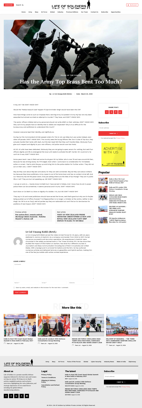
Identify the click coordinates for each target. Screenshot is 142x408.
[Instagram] (11, 396)
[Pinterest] (116, 112)
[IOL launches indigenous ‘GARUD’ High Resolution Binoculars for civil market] (102, 220)
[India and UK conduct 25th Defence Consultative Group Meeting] (102, 189)
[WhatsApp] (120, 112)
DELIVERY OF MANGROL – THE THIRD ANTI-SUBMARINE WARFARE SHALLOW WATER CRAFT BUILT (118, 210)
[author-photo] (5, 343)
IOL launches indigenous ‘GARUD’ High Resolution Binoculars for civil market (117, 220)
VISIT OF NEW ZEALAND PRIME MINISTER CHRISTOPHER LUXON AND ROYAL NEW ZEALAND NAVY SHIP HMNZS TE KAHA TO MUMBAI (74, 218)
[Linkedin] (16, 396)
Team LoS (9, 343)
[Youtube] (27, 396)
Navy (66, 378)
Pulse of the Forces (71, 75)
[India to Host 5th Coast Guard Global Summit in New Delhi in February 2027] (102, 181)
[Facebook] (107, 112)
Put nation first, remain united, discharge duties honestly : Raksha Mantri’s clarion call (30, 217)
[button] (20, 5)
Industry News (70, 386)
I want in (112, 133)
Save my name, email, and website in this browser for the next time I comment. (42, 287)
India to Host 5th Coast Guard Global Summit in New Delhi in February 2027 (118, 181)
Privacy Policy (120, 138)
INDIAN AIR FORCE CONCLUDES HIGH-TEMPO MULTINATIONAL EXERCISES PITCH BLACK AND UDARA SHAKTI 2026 (118, 199)
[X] (111, 112)
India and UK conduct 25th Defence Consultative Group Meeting (118, 189)
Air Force (68, 394)
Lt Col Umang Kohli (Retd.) (62, 94)
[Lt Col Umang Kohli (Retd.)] (18, 242)
